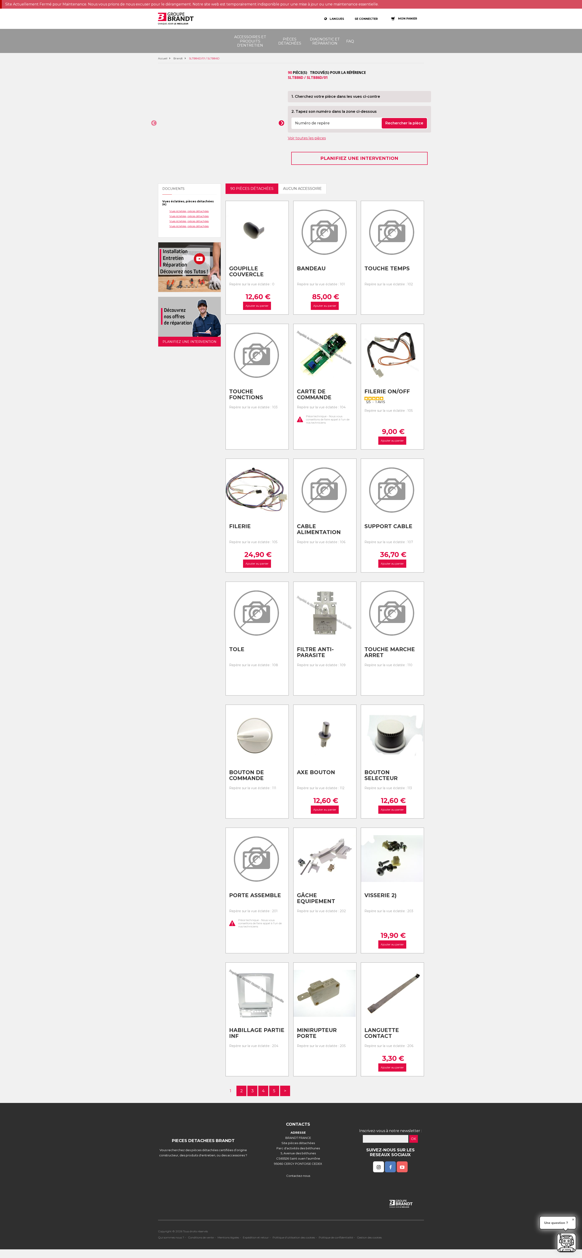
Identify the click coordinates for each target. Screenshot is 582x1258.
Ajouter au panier (257, 305)
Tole (236, 649)
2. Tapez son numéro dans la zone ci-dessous (334, 111)
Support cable (388, 526)
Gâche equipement (316, 898)
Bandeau (311, 268)
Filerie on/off (387, 391)
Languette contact (381, 1033)
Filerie (240, 526)
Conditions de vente (201, 1237)
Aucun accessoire (302, 188)
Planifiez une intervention (359, 158)
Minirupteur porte (317, 1033)
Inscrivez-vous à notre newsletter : (390, 1131)
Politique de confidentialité (336, 1237)
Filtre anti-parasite (315, 652)
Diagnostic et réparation (325, 41)
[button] (154, 123)
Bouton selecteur (381, 775)
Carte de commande (314, 395)
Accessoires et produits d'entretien (250, 41)
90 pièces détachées (251, 188)
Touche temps (387, 268)
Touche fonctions (246, 395)
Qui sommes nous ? (171, 1237)
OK (413, 1139)
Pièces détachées (289, 41)
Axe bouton (316, 772)
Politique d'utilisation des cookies (294, 1237)
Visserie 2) (380, 895)
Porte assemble (255, 895)
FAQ (350, 41)
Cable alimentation (319, 529)
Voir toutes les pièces (307, 138)
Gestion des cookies (369, 1237)
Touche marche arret (389, 652)
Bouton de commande (246, 775)
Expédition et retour (256, 1237)
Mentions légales (228, 1237)
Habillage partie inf (256, 1033)
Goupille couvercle (246, 272)
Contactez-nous (298, 1176)
